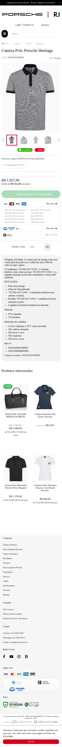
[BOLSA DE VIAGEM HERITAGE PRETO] (15, 417)
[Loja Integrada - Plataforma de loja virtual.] (45, 722)
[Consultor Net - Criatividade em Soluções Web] (18, 722)
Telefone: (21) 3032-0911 (13, 633)
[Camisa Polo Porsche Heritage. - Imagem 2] (23, 140)
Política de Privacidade (12, 614)
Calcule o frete (18, 246)
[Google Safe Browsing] (31, 704)
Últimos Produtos (10, 545)
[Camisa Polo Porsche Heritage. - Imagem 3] (35, 140)
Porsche (57, 58)
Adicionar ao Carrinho (33, 194)
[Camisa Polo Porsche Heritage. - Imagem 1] (11, 140)
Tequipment (8, 572)
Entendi (31, 741)
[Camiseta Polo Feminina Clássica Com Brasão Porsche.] (45, 488)
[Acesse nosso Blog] (26, 657)
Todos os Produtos (10, 554)
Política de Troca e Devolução (15, 618)
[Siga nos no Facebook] (4, 657)
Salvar (41, 149)
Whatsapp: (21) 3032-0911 (14, 638)
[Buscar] (56, 34)
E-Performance (9, 585)
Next (58, 140)
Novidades (7, 558)
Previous (3, 140)
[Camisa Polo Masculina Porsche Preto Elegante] (15, 488)
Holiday (6, 595)
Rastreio (45, 25)
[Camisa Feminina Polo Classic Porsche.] (45, 417)
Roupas (28, 43)
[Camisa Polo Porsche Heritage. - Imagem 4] (47, 140)
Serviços (6, 576)
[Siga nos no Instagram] (19, 657)
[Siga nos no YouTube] (11, 657)
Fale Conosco (8, 609)
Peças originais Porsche (12, 567)
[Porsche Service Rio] (31, 14)
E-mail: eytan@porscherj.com (15, 642)
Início (6, 43)
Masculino (40, 43)
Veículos (6, 590)
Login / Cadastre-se (24, 25)
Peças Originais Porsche (12, 549)
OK (47, 247)
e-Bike (5, 581)
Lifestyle (17, 43)
